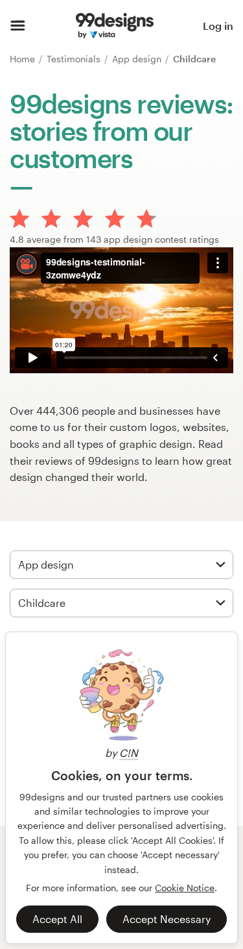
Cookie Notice (184, 887)
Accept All (57, 919)
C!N (128, 752)
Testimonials (75, 58)
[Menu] (18, 26)
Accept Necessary (166, 919)
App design (138, 58)
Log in (218, 25)
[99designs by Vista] (114, 26)
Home (24, 58)
